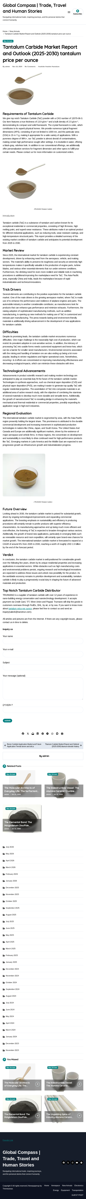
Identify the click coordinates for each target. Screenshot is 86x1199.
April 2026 (10, 861)
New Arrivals (8, 41)
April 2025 (10, 942)
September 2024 (12, 989)
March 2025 (10, 949)
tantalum (56, 66)
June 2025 (10, 928)
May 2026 (10, 854)
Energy (56, 1190)
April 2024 (10, 1023)
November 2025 (12, 894)
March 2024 (10, 1030)
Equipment (65, 1190)
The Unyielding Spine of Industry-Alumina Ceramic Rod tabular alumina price (59, 1117)
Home (46, 1186)
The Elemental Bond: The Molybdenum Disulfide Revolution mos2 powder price (21, 825)
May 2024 (10, 1016)
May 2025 (10, 935)
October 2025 (11, 901)
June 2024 (10, 1010)
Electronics (78, 1186)
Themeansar (8, 1189)
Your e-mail (8, 649)
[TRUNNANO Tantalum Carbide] (43, 182)
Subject (6, 662)
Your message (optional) (14, 675)
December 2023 (12, 1043)
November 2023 (12, 1050)
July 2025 (10, 921)
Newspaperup (33, 1186)
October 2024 (11, 982)
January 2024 (11, 1037)
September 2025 (12, 908)
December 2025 (12, 888)
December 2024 (12, 969)
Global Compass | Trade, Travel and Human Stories (21, 1158)
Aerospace (55, 1186)
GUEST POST (77, 1195)
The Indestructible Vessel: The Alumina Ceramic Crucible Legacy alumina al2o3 (62, 791)
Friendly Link (8, 1140)
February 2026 (12, 874)
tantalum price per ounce (20, 608)
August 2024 (11, 996)
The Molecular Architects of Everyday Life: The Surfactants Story (21, 791)
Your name (8, 636)
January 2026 (11, 881)
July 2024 (10, 1003)
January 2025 (11, 962)
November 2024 (12, 976)
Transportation (77, 1190)
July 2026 (10, 847)
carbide (42, 66)
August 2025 (11, 915)
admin (45, 755)
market (48, 66)
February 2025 (12, 955)
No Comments (30, 66)
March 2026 (10, 867)
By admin (6, 66)
